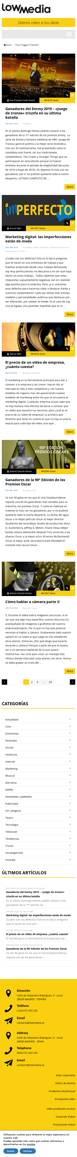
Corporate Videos (65, 1116)
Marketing (44, 247)
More (70, 186)
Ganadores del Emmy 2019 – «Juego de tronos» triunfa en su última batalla (36, 113)
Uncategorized (11, 251)
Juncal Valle (15, 228)
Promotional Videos (64, 1124)
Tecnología (11, 824)
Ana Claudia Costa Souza (22, 100)
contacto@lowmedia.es (30, 1022)
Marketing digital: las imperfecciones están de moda (38, 239)
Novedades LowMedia (18, 796)
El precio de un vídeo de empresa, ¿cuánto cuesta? (35, 364)
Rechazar (27, 1151)
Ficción (9, 747)
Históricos (11, 754)
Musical (10, 775)
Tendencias (64, 247)
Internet (36, 247)
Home (9, 44)
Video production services (61, 1108)
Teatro (9, 817)
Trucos (34, 608)
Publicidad (53, 247)
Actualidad (27, 247)
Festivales (27, 124)
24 (50, 682)
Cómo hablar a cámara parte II (32, 601)
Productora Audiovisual (62, 1091)
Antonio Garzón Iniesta (20, 471)
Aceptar (11, 1151)
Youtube (21, 251)
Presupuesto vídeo (65, 1099)
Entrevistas (12, 733)
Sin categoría (13, 810)
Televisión (11, 831)
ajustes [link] (31, 1144)
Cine (34, 490)
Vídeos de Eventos (65, 1083)
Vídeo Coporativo (65, 1075)
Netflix (9, 789)
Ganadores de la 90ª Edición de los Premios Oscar (35, 482)
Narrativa (26, 608)
